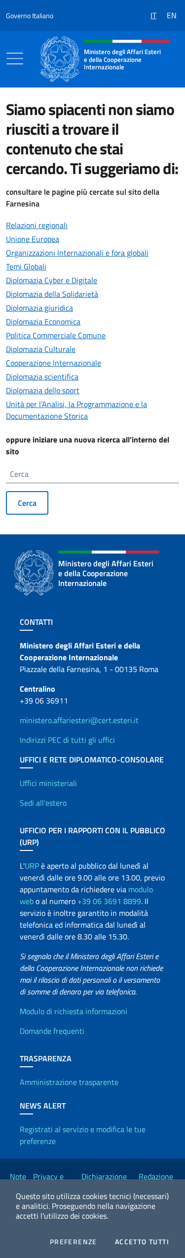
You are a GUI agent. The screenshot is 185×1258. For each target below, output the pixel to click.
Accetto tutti (142, 1241)
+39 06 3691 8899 (109, 901)
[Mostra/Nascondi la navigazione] (15, 58)
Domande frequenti (52, 1031)
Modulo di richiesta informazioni (73, 1011)
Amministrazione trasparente (69, 1082)
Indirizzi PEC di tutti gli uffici (67, 740)
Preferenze (73, 1241)
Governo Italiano (29, 15)
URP (32, 866)
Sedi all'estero (43, 803)
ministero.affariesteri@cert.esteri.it (79, 720)
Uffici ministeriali (48, 783)
